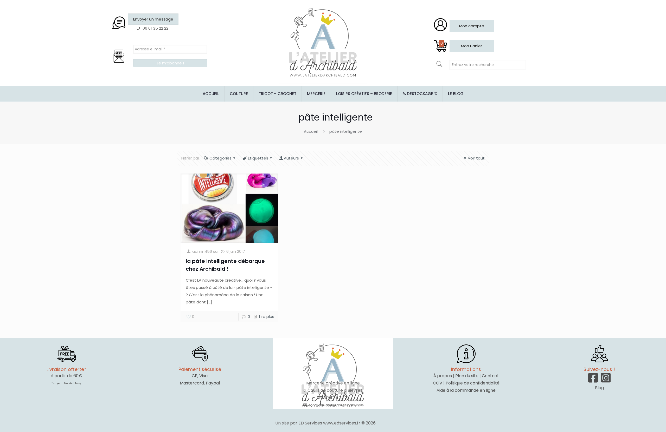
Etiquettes (258, 158)
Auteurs (291, 158)
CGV (437, 383)
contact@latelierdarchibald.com (336, 405)
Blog (599, 388)
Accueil (311, 131)
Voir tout (476, 158)
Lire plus (266, 316)
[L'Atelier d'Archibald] (323, 43)
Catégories (220, 158)
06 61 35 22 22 (336, 398)
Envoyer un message (153, 19)
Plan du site (466, 376)
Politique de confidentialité (472, 383)
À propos (442, 376)
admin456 (202, 251)
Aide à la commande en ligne (466, 390)
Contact (490, 376)
